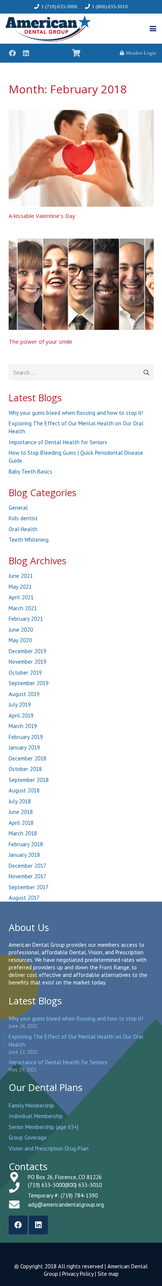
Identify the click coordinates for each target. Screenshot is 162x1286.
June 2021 (21, 575)
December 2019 (27, 651)
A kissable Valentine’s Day (42, 215)
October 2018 (25, 769)
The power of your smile (40, 341)
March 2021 (23, 608)
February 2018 (26, 844)
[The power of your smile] (81, 284)
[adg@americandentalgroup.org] (18, 1204)
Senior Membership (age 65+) (43, 1127)
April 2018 (21, 822)
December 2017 (27, 865)
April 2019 (21, 715)
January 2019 (24, 747)
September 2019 (29, 683)
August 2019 (24, 694)
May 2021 (20, 586)
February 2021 (26, 618)
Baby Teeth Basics (30, 471)
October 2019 (25, 672)
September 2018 (29, 779)
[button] (153, 28)
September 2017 (29, 887)
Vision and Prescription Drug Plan (49, 1148)
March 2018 (23, 833)
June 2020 (21, 629)
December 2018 (27, 758)
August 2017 (24, 897)
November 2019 (27, 661)
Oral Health (23, 529)
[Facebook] (12, 53)
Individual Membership (36, 1116)
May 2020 (20, 640)
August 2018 (24, 790)
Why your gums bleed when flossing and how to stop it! (76, 412)
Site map (108, 1273)
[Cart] (76, 53)
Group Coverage (28, 1137)
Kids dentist (23, 518)
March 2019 (23, 726)
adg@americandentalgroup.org (66, 1204)
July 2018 (20, 801)
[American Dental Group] (48, 28)
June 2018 (21, 811)
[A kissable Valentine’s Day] (81, 158)
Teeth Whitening (29, 539)
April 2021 (21, 597)
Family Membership (31, 1105)
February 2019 (26, 737)
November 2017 (27, 876)
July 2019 (20, 704)
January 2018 (24, 854)
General (18, 507)
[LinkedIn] (26, 53)
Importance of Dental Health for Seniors (58, 442)
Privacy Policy (77, 1273)
